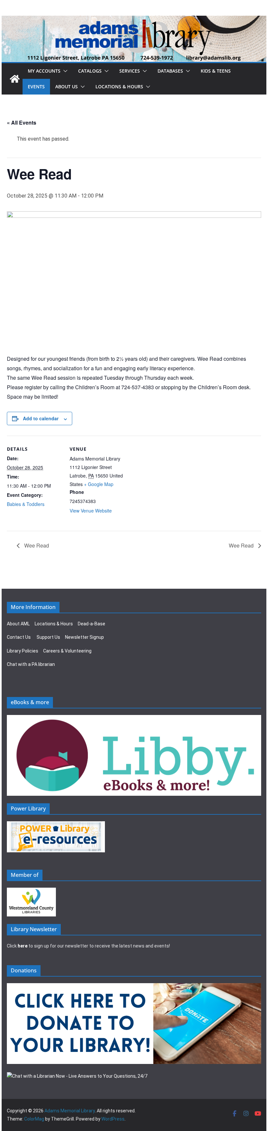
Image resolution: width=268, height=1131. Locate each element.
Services (129, 71)
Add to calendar (41, 418)
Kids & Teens (216, 71)
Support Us (48, 637)
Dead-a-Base (91, 623)
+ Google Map (98, 484)
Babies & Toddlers (25, 504)
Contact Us (19, 637)
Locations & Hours (54, 623)
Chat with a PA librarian (31, 664)
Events (36, 86)
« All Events (21, 122)
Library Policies (22, 650)
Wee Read (36, 545)
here (22, 945)
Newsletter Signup (84, 637)
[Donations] (134, 987)
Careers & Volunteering (67, 650)
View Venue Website (91, 510)
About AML (18, 623)
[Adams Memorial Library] (134, 20)
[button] (64, 71)
